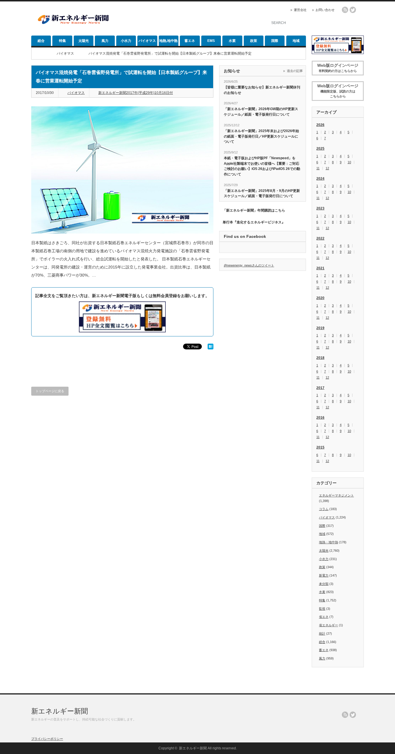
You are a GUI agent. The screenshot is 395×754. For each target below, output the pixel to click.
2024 (320, 179)
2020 (320, 298)
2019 (320, 328)
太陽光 (83, 41)
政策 (253, 41)
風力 (104, 41)
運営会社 (300, 10)
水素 (232, 41)
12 (327, 168)
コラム (323, 509)
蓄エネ (189, 41)
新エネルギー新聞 (59, 711)
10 (349, 162)
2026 (320, 125)
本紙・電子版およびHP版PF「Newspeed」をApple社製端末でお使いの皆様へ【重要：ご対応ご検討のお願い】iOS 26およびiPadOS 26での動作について (262, 166)
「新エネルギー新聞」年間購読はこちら (254, 210)
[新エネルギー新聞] (73, 24)
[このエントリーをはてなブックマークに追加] (210, 348)
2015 (320, 447)
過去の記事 (295, 71)
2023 (320, 208)
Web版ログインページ (337, 68)
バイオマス (147, 41)
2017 (320, 388)
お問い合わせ (325, 10)
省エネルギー (328, 625)
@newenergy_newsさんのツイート (249, 265)
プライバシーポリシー (47, 738)
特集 (62, 41)
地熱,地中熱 (168, 41)
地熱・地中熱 (328, 542)
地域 (296, 41)
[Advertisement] (192, 18)
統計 (322, 633)
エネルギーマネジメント (336, 495)
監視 (322, 608)
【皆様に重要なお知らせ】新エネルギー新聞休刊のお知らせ (262, 90)
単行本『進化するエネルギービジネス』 (254, 222)
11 (318, 168)
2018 (320, 358)
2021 (320, 268)
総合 (41, 41)
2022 (320, 238)
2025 (320, 149)
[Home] (39, 53)
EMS (211, 41)
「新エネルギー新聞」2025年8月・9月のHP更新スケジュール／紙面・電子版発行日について (262, 193)
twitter (353, 10)
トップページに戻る (50, 391)
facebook (360, 10)
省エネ (323, 616)
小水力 (126, 41)
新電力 (323, 575)
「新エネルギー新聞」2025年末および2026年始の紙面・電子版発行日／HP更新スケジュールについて (261, 136)
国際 (274, 41)
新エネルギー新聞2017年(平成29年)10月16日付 (135, 93)
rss (345, 10)
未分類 (323, 584)
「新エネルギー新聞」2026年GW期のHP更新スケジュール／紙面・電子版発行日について (261, 111)
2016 (320, 418)
